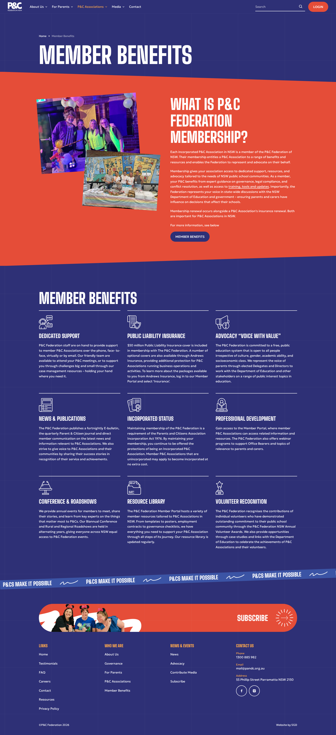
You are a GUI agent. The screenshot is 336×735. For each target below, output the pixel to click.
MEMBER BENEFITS (190, 237)
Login (318, 7)
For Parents (60, 7)
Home (43, 654)
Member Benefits (117, 690)
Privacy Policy (49, 708)
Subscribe (177, 681)
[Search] (300, 6)
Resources (46, 699)
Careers (45, 681)
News (174, 654)
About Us (37, 7)
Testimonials (48, 663)
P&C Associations (91, 7)
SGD (294, 725)
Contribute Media (183, 672)
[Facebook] (241, 690)
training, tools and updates (248, 186)
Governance (113, 663)
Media (116, 7)
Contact (135, 7)
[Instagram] (254, 690)
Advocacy (177, 663)
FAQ (42, 672)
